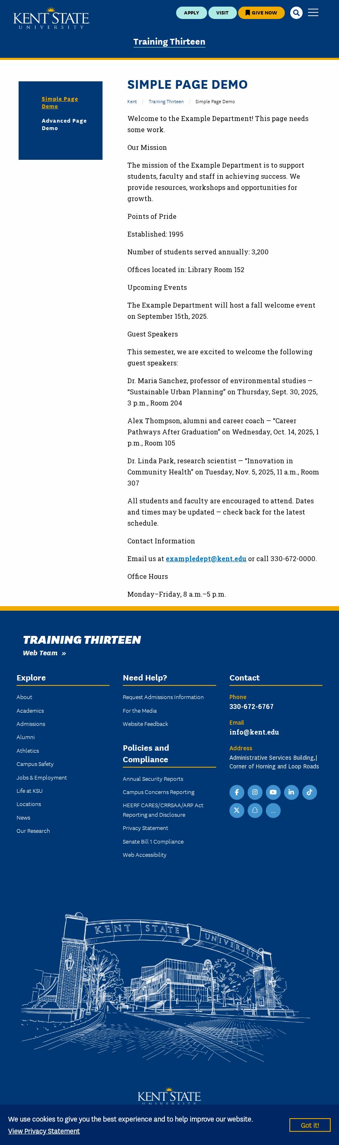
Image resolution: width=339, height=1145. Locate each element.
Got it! (310, 1124)
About (24, 696)
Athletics (28, 750)
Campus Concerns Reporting (158, 791)
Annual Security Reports (153, 778)
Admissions (31, 723)
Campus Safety (35, 763)
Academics (30, 710)
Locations (29, 803)
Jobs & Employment (42, 777)
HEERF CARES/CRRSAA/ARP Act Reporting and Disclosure (163, 809)
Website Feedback (145, 723)
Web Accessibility (145, 854)
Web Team (40, 652)
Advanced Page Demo (64, 123)
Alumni (26, 736)
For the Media (140, 710)
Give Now (264, 12)
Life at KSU (30, 790)
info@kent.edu (254, 732)
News (23, 817)
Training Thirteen (169, 40)
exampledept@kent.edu (206, 558)
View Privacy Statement (44, 1130)
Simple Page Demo (60, 102)
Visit (222, 12)
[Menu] (313, 13)
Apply (191, 12)
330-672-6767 (251, 706)
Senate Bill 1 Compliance (153, 841)
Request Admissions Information (163, 696)
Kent (132, 101)
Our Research (33, 830)
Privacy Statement (145, 827)
